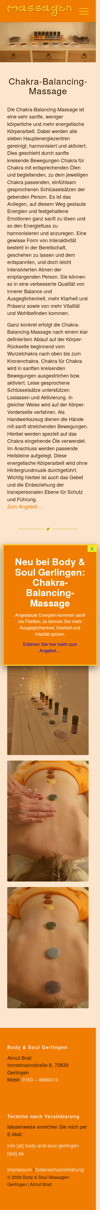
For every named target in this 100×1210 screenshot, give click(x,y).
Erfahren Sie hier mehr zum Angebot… (50, 647)
